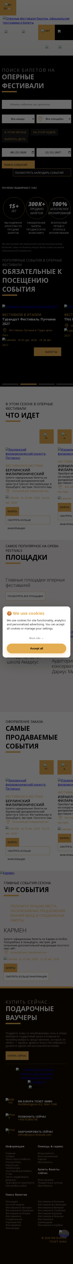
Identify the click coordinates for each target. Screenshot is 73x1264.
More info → (36, 638)
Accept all (36, 648)
